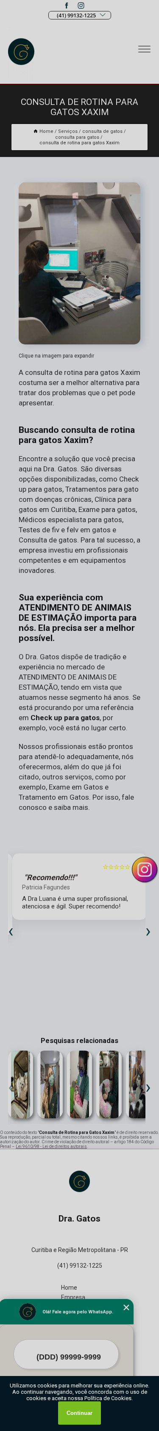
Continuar (79, 1413)
